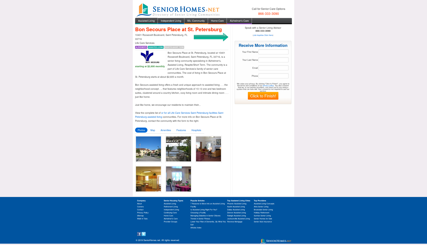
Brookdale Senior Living (263, 209)
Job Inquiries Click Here (263, 35)
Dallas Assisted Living (236, 209)
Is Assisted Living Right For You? (203, 209)
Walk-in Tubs (142, 218)
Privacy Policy (143, 212)
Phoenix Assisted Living (236, 203)
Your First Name (250, 51)
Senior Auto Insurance (263, 221)
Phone (255, 75)
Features (181, 130)
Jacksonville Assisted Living (238, 218)
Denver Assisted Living (236, 212)
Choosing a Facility (198, 212)
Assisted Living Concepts (264, 203)
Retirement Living (171, 206)
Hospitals (196, 130)
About (139, 203)
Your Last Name (250, 59)
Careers (140, 206)
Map (152, 130)
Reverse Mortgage (234, 221)
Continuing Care (170, 212)
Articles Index (195, 227)
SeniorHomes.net (151, 240)
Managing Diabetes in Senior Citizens (205, 215)
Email (255, 67)
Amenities (166, 130)
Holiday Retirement (261, 212)
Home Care (217, 20)
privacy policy (268, 85)
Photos (141, 130)
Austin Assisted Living (236, 206)
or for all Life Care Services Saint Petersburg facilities (189, 112)
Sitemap (140, 215)
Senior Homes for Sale (263, 218)
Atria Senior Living (261, 206)
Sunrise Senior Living (262, 215)
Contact (140, 209)
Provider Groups (170, 221)
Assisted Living (146, 20)
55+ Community (196, 20)
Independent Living (171, 20)
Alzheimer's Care (239, 20)
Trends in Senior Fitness (200, 218)
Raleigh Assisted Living (236, 215)
